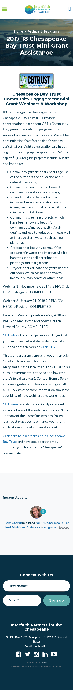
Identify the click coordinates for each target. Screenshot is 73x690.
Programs (51, 31)
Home (18, 31)
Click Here (10, 404)
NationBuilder (36, 666)
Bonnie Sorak (13, 522)
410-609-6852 (38, 646)
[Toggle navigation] (4, 9)
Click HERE (11, 335)
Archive (33, 31)
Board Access (53, 666)
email (44, 662)
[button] (69, 9)
